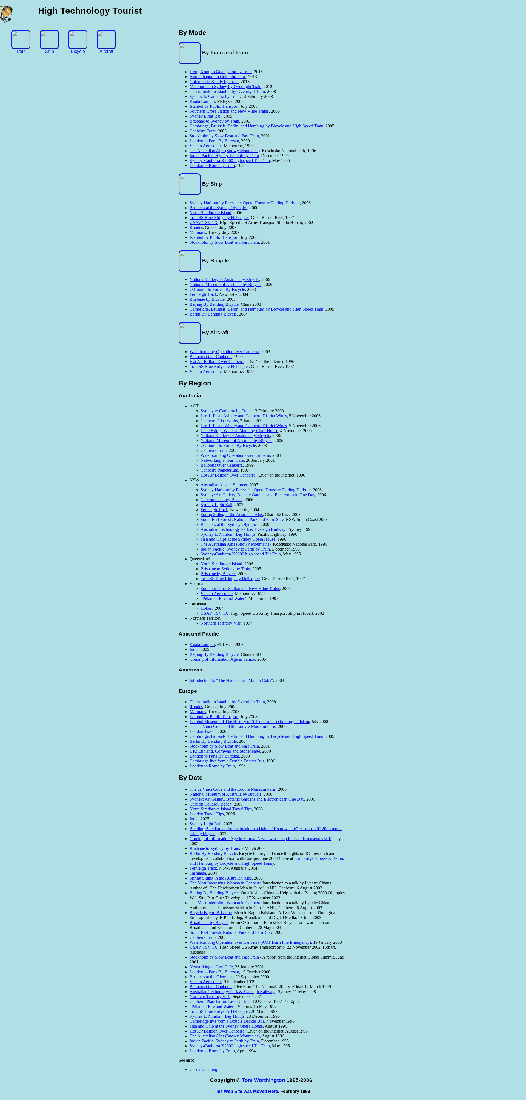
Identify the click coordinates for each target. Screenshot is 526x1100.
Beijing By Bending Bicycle (214, 304)
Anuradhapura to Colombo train (218, 76)
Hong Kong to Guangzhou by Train (221, 71)
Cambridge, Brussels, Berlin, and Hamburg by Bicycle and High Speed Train (256, 126)
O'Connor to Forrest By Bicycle (217, 289)
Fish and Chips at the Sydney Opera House (238, 539)
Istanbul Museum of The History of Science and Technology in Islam (249, 721)
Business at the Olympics (211, 976)
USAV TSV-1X (204, 222)
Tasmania (198, 873)
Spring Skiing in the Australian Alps (232, 514)
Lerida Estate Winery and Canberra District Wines (244, 415)
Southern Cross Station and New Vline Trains (229, 111)
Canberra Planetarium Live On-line (220, 1001)
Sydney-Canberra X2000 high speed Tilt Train (230, 160)
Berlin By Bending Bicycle (213, 314)
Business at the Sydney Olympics (218, 207)
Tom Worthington (263, 1080)
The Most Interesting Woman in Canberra (225, 883)
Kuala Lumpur (202, 101)
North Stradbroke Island (210, 212)
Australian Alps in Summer (224, 485)
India (194, 649)
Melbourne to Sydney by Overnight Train (225, 86)
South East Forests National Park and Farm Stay (242, 519)
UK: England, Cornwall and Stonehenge (225, 751)
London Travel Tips (207, 814)
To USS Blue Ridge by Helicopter (219, 217)
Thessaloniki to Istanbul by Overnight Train (227, 91)
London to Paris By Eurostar (214, 140)
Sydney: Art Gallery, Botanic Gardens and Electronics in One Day (258, 494)
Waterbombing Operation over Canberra (224, 351)
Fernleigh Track (203, 294)
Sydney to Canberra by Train (215, 96)
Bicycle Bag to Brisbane (211, 912)
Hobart (207, 608)
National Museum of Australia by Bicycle (225, 284)
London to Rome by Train (212, 165)
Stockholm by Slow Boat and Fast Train (224, 136)
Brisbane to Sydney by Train (214, 121)
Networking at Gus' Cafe (222, 460)
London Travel (202, 731)
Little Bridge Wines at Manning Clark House (239, 430)
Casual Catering (203, 1069)
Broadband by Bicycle (209, 922)
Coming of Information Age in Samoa (222, 659)
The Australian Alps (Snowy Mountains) (225, 150)
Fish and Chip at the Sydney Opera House (226, 1026)
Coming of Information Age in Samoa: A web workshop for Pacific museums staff (260, 838)
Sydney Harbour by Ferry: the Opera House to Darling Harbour (245, 202)
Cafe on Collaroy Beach (221, 499)
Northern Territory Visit (221, 623)
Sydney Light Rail (205, 116)
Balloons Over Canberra (211, 356)
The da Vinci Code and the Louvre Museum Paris (233, 726)
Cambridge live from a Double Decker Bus (227, 761)
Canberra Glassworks (219, 420)
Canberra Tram (203, 131)
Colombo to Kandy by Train (214, 81)
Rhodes (196, 227)
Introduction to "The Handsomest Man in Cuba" (231, 680)
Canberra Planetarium (219, 470)
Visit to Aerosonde (206, 145)
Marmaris (198, 232)
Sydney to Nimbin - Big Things (228, 534)
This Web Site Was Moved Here (246, 1091)
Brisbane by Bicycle (207, 299)
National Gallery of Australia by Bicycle (224, 279)
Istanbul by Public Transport (214, 106)
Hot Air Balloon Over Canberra (217, 361)
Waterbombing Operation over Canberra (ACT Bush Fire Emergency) (250, 942)
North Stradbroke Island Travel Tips (221, 809)
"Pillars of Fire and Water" (223, 598)
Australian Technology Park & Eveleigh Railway (243, 529)
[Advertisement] (504, 116)
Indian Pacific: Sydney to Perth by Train (224, 155)
